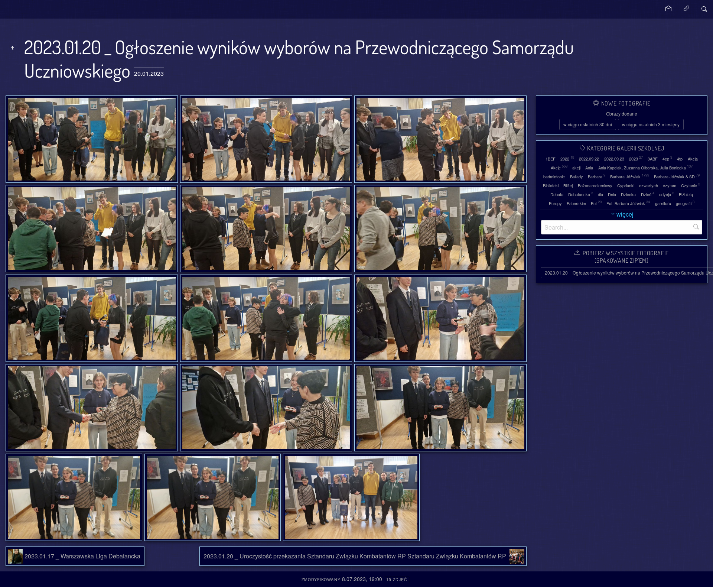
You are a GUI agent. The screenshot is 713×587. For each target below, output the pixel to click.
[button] (11, 575)
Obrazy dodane (621, 113)
